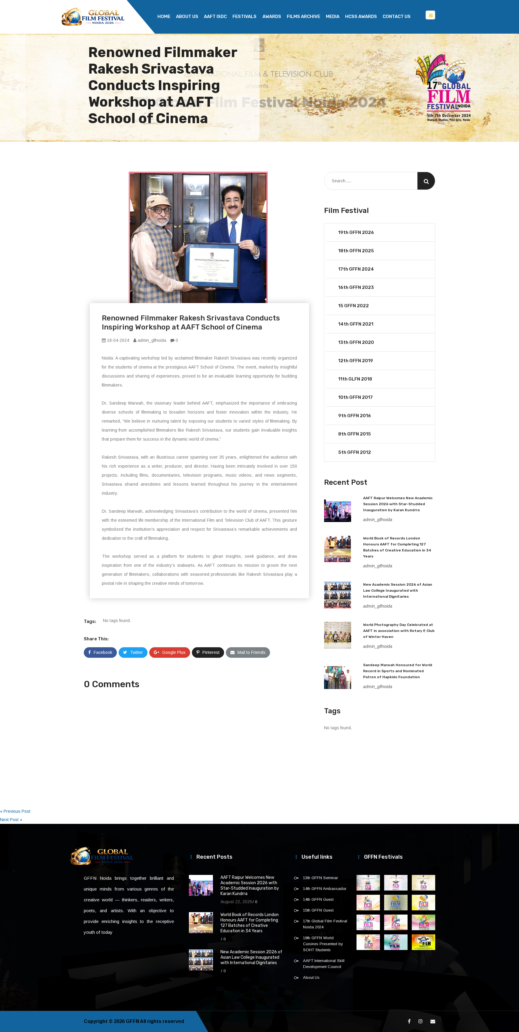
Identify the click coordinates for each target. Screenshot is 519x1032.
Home (163, 16)
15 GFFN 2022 (353, 305)
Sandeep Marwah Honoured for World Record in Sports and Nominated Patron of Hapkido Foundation (397, 671)
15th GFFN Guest (318, 910)
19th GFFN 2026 (356, 232)
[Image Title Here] (368, 883)
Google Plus (174, 652)
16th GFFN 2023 (356, 287)
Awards (272, 16)
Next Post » (11, 819)
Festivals (244, 16)
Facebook (103, 652)
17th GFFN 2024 (356, 269)
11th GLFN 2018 (355, 379)
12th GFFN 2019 (355, 360)
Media (332, 16)
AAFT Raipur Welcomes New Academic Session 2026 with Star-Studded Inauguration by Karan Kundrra (397, 504)
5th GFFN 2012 (354, 452)
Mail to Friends (252, 652)
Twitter (136, 652)
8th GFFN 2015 (354, 434)
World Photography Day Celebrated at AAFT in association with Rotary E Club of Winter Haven (399, 631)
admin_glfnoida (151, 340)
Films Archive (303, 16)
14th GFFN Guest (318, 899)
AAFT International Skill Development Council (323, 963)
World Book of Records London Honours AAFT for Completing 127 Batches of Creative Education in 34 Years (249, 922)
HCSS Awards (361, 16)
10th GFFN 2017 (355, 397)
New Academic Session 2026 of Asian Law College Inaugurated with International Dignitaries (397, 590)
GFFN (132, 1021)
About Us (187, 16)
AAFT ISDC (215, 16)
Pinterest (211, 652)
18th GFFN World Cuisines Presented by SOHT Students (323, 944)
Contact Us (397, 16)
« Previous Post (15, 811)
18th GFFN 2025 (356, 250)
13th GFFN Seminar (320, 878)
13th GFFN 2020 (356, 342)
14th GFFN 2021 (355, 324)
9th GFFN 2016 (354, 415)
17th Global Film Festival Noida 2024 (325, 924)
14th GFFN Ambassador (324, 888)
